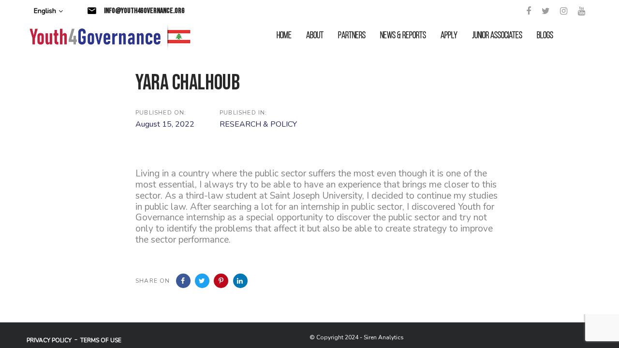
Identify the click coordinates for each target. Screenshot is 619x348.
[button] (48, 11)
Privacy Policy (49, 340)
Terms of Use (100, 340)
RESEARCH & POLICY (258, 124)
